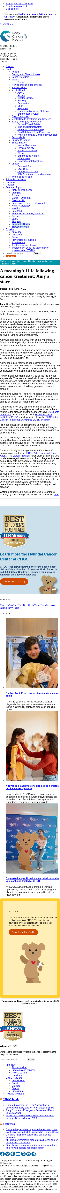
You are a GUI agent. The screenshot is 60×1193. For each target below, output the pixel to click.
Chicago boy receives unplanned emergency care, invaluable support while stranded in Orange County (32, 1130)
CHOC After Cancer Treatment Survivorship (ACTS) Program (29, 418)
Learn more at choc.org (14, 581)
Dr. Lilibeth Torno (31, 605)
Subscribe (11, 256)
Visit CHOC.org (14, 1078)
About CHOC (18, 1080)
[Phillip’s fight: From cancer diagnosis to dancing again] (32, 687)
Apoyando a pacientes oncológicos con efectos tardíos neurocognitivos (32, 787)
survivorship (13, 608)
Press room (17, 1091)
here (56, 494)
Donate (15, 1083)
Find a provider (19, 1067)
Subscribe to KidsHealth (23, 932)
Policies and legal (15, 1093)
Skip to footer (12, 9)
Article (41, 14)
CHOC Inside (11, 1099)
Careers (16, 1086)
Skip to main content (16, 6)
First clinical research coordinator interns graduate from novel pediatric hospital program (31, 1146)
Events (15, 1088)
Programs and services (23, 1070)
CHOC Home (6, 24)
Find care (11, 1065)
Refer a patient (19, 1072)
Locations (17, 1075)
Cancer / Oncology (8, 605)
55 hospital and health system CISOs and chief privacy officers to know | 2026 (30, 1116)
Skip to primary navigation (19, 3)
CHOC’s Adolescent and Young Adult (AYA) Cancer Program (28, 454)
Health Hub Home (27, 14)
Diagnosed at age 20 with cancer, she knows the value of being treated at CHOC (32, 879)
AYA (20, 605)
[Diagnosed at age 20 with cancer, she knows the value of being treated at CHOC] (32, 872)
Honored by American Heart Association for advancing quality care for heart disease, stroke (30, 1106)
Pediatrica (9, 1123)
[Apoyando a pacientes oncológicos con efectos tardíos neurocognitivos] (32, 780)
